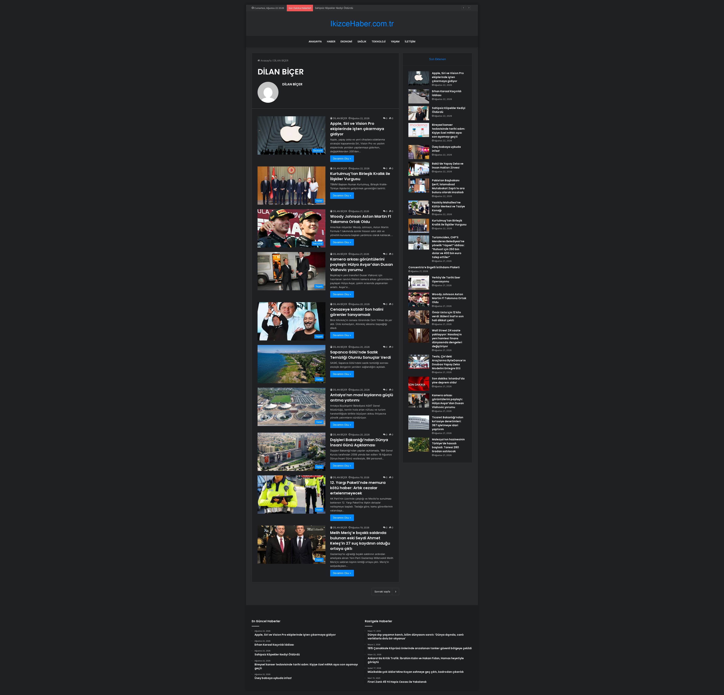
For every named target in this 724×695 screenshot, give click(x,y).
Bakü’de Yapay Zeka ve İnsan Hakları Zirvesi (447, 165)
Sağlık (361, 41)
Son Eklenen (437, 59)
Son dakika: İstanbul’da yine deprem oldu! (448, 380)
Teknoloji (379, 41)
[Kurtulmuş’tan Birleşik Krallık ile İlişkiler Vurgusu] (418, 226)
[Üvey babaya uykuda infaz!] (418, 152)
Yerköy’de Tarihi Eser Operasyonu (446, 279)
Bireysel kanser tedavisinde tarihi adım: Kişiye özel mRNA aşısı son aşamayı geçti (448, 131)
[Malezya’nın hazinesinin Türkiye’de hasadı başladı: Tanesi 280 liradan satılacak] (418, 445)
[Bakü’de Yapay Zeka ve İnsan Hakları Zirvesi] (418, 169)
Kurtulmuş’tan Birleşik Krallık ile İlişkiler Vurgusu (360, 176)
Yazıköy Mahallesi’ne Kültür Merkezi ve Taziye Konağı (448, 206)
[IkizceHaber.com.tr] (362, 23)
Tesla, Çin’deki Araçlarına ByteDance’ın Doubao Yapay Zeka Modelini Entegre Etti (449, 362)
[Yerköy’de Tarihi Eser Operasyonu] (418, 283)
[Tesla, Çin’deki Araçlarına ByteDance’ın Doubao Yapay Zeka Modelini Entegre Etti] (418, 362)
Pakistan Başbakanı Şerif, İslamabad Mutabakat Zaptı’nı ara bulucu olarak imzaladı (448, 186)
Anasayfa (315, 41)
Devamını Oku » (342, 158)
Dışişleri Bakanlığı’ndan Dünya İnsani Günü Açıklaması (359, 442)
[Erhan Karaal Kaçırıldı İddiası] (418, 96)
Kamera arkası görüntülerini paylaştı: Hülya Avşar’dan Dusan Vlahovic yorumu (361, 264)
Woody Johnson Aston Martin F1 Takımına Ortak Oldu (360, 219)
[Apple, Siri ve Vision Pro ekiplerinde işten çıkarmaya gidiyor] (418, 78)
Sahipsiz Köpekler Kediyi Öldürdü (334, 7)
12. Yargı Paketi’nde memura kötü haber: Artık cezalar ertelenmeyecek (358, 488)
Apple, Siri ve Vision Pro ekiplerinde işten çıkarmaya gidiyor (357, 129)
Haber (331, 41)
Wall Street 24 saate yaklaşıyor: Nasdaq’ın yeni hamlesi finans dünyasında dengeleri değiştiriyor (447, 338)
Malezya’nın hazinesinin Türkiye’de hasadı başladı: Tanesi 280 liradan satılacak (448, 445)
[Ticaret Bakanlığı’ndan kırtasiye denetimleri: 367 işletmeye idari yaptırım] (418, 422)
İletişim (410, 41)
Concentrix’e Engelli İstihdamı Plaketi (434, 267)
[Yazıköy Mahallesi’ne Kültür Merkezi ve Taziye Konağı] (418, 208)
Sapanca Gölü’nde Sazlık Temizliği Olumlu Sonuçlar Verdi (360, 354)
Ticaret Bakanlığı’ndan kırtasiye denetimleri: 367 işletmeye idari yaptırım (447, 423)
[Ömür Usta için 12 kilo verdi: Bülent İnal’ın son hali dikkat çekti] (418, 317)
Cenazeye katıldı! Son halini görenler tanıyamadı (356, 312)
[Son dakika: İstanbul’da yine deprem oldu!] (418, 384)
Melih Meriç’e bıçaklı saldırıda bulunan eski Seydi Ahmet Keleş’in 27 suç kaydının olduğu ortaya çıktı (360, 540)
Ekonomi (346, 41)
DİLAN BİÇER (292, 84)
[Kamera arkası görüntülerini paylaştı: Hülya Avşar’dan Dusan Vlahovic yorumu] (418, 400)
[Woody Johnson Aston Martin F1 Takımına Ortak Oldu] (418, 299)
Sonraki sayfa (382, 591)
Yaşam (395, 41)
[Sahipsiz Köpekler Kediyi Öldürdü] (418, 113)
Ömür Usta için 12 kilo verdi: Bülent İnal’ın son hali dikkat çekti (448, 316)
